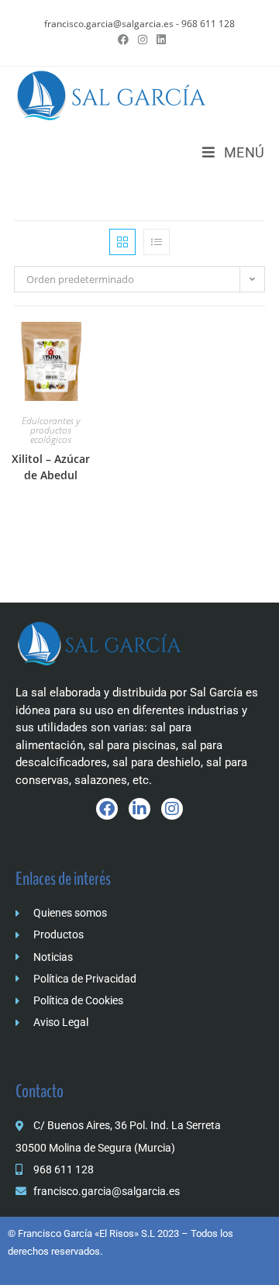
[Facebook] (107, 809)
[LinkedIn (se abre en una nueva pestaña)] (159, 40)
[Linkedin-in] (139, 809)
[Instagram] (172, 809)
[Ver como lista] (156, 242)
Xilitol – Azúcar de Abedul (51, 466)
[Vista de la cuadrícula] (122, 242)
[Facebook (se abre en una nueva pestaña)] (123, 40)
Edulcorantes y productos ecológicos (51, 430)
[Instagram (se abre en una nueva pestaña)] (142, 40)
